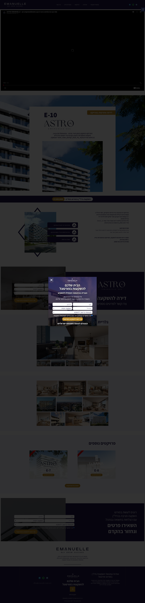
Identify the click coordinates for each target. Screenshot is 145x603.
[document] (72, 301)
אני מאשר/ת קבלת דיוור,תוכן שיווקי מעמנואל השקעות (72, 315)
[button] (51, 280)
